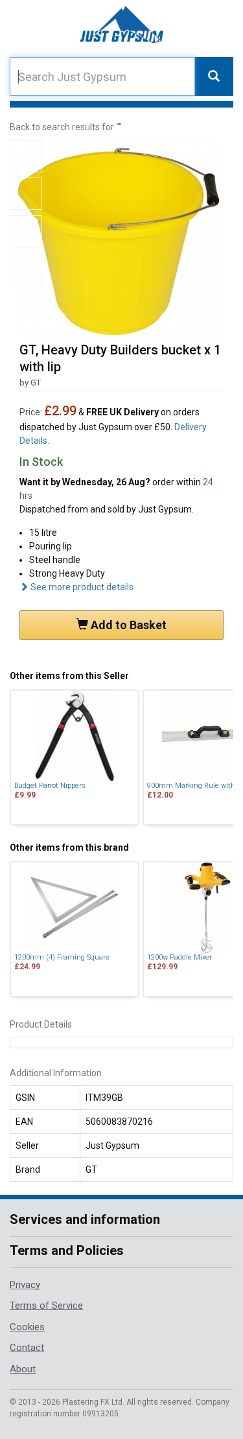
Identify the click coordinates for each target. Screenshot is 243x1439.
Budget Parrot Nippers (50, 785)
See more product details (81, 587)
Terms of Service (46, 1305)
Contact (27, 1347)
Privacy (25, 1285)
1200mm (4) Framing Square (62, 957)
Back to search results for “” (66, 127)
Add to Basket (127, 625)
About (23, 1369)
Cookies (27, 1327)
